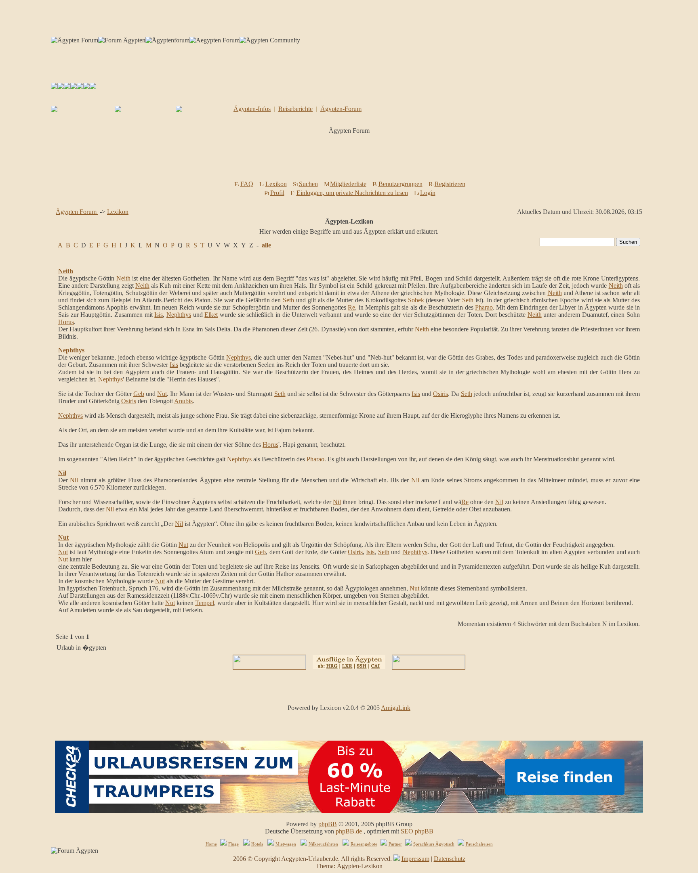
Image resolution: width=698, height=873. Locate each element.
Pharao (484, 307)
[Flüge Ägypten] (73, 87)
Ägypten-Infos (252, 108)
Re (351, 307)
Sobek (416, 300)
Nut (162, 393)
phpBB (327, 824)
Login (427, 192)
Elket (211, 314)
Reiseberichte (295, 108)
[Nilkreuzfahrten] (86, 87)
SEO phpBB (417, 831)
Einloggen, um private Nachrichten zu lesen (352, 192)
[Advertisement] (351, 160)
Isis (158, 314)
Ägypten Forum (77, 211)
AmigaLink (395, 707)
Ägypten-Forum (341, 108)
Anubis (183, 401)
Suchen (308, 183)
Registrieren (450, 183)
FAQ (246, 183)
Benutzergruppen (400, 183)
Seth (288, 300)
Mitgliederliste (348, 183)
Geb (138, 393)
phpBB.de (349, 831)
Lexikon (276, 183)
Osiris (440, 393)
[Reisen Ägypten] (67, 87)
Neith (65, 271)
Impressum (415, 858)
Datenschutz (449, 858)
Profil (277, 192)
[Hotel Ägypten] (80, 87)
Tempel (204, 602)
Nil (62, 472)
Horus (66, 321)
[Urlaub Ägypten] (60, 87)
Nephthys (178, 314)
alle (266, 245)
